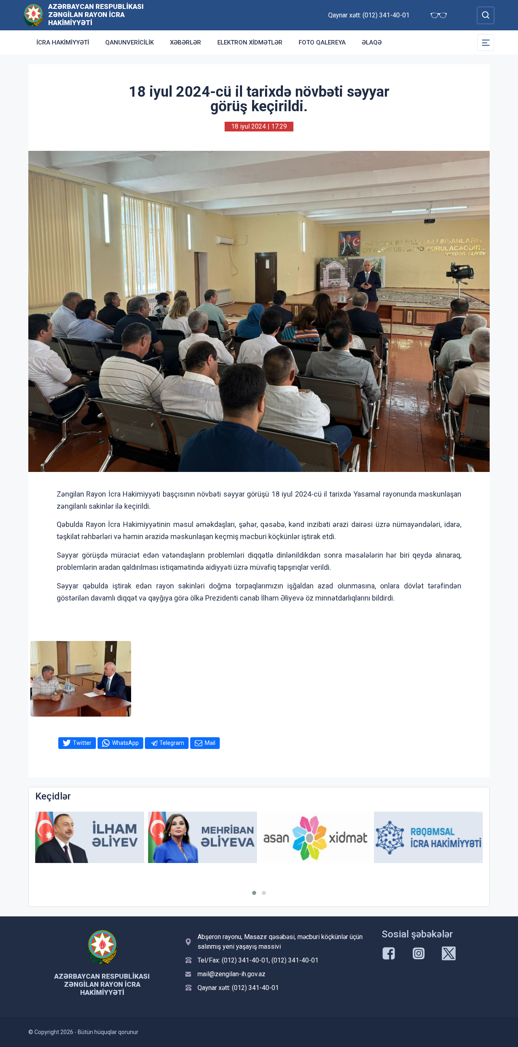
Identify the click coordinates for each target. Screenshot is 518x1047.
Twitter (82, 743)
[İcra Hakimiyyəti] (33, 15)
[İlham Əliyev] (89, 837)
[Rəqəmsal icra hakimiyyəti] (428, 837)
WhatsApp (125, 743)
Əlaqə (372, 42)
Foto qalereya (322, 42)
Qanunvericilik (129, 42)
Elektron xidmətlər (249, 42)
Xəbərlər (185, 42)
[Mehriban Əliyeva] (202, 837)
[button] (254, 893)
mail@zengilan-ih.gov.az (231, 974)
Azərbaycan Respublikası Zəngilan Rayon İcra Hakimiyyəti (96, 14)
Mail (210, 743)
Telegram (171, 743)
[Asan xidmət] (315, 837)
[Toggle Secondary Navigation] (486, 42)
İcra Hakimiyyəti (62, 42)
